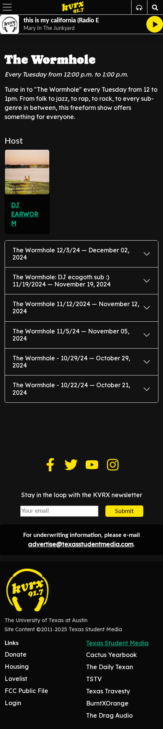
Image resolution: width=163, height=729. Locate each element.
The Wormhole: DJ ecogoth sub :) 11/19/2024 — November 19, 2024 (62, 280)
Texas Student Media (117, 643)
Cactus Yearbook (111, 655)
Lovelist (16, 678)
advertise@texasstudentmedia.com (80, 544)
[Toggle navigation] (7, 7)
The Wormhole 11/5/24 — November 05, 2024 (71, 334)
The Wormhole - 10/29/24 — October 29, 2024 (71, 361)
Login (13, 703)
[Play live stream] (154, 24)
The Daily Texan (109, 667)
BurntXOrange (107, 703)
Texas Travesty (108, 691)
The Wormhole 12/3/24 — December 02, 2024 (71, 253)
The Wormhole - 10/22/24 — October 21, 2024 (71, 388)
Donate (16, 654)
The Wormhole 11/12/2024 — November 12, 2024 (76, 307)
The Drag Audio (109, 715)
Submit (124, 511)
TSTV (94, 679)
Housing (17, 666)
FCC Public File (26, 691)
